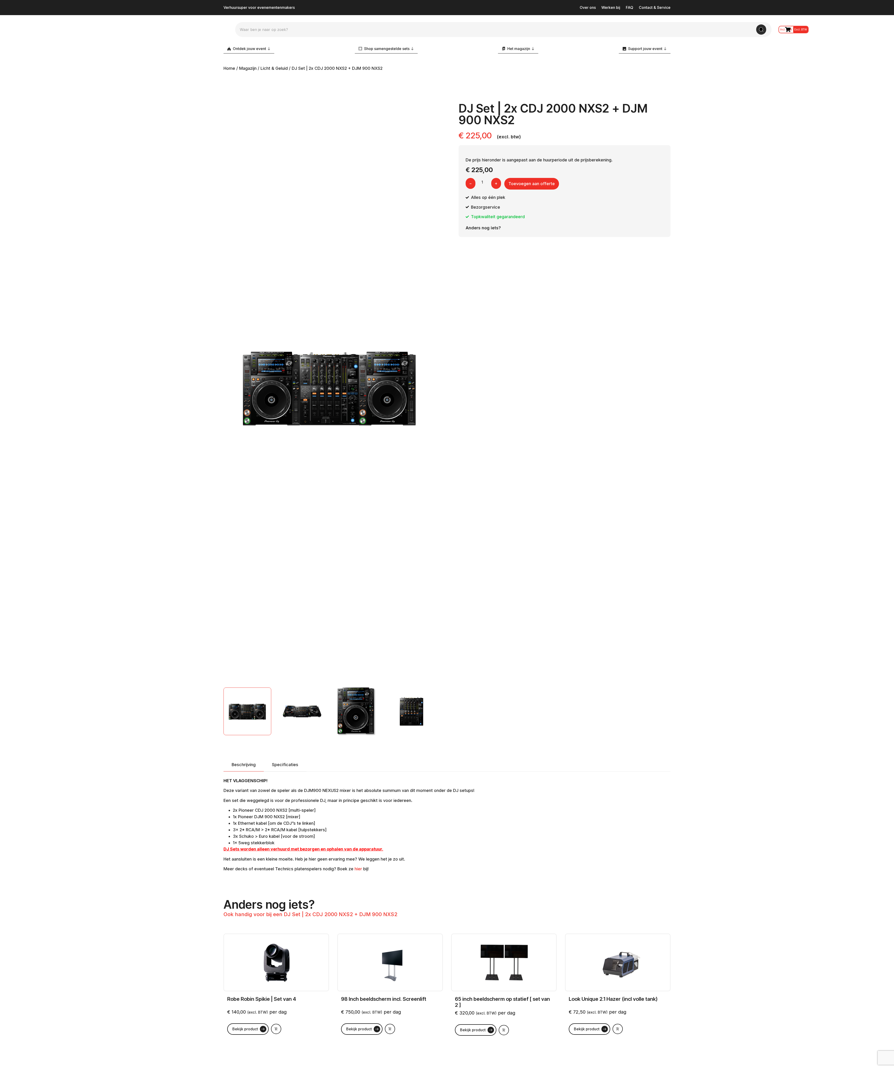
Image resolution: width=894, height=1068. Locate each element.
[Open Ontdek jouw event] (269, 48)
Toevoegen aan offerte (531, 183)
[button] (276, 1029)
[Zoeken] (761, 29)
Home (229, 68)
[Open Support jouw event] (665, 48)
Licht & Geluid (274, 68)
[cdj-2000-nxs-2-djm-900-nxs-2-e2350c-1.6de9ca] (329, 387)
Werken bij (610, 7)
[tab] (244, 764)
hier (359, 868)
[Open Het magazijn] (533, 48)
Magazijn (248, 68)
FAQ (629, 7)
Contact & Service (654, 7)
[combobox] (498, 29)
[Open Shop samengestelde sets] (412, 48)
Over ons (588, 7)
